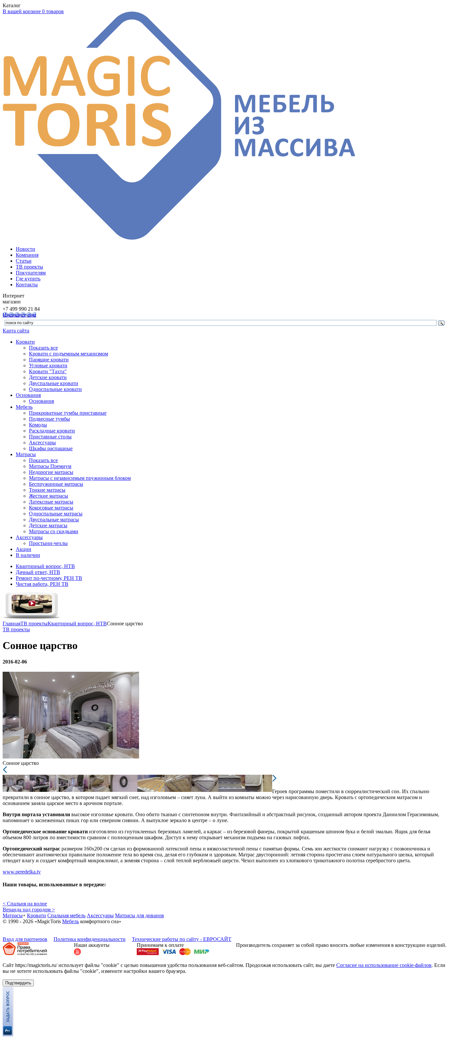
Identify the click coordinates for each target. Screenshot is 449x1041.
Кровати (25, 342)
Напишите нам (19, 315)
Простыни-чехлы (48, 543)
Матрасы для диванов (139, 915)
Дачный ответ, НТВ (38, 572)
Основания (28, 395)
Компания (27, 255)
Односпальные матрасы (56, 513)
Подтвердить (18, 982)
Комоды (38, 425)
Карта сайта (16, 330)
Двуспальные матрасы (54, 519)
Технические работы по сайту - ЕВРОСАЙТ (181, 939)
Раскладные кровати (52, 430)
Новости (25, 249)
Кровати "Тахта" (48, 371)
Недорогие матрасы (51, 472)
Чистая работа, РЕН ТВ (42, 584)
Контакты (27, 284)
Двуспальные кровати (53, 383)
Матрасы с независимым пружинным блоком (80, 478)
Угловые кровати (48, 365)
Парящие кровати (49, 359)
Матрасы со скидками (53, 531)
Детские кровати (48, 377)
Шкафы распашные (51, 448)
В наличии (28, 555)
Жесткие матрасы (48, 496)
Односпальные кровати (55, 389)
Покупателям (31, 272)
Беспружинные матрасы (56, 484)
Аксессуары (42, 442)
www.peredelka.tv (22, 871)
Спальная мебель (66, 915)
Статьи (24, 261)
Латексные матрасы (51, 502)
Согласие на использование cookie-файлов (384, 965)
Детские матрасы (48, 525)
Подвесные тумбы (49, 419)
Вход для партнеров (25, 939)
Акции (23, 549)
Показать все (43, 348)
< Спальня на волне (25, 903)
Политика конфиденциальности (90, 939)
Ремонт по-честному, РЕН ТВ (49, 578)
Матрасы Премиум (50, 466)
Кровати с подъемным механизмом (68, 353)
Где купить (28, 278)
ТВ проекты (29, 267)
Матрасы (26, 454)
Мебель (24, 407)
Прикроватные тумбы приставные (67, 413)
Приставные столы (50, 436)
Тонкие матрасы (47, 490)
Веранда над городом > (29, 909)
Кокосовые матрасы (51, 507)
